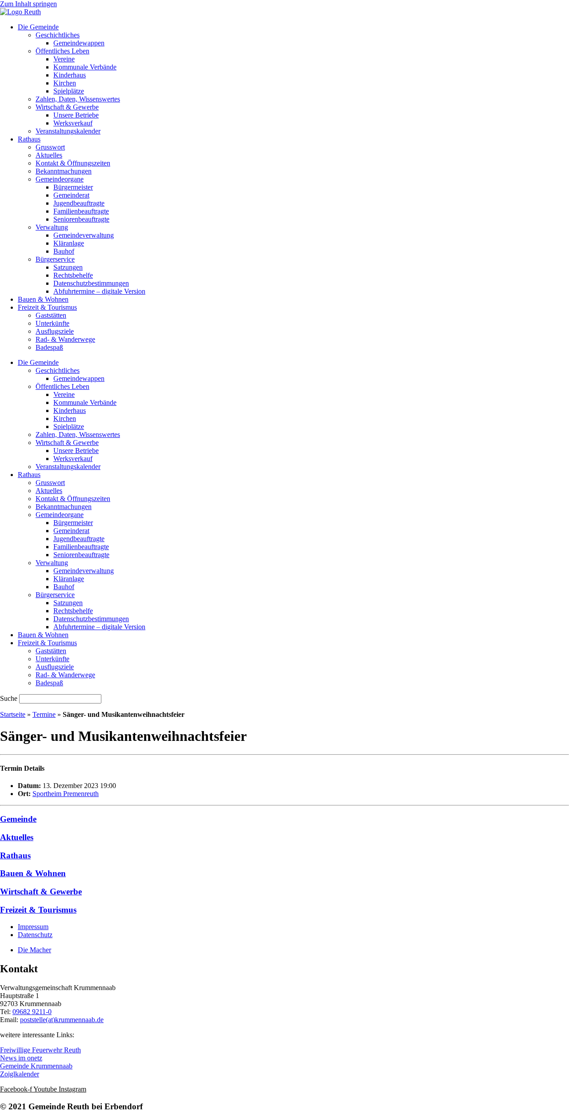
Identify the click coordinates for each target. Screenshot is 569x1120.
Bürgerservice (55, 259)
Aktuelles (49, 155)
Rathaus (29, 139)
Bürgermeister (73, 187)
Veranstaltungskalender (68, 131)
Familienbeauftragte (81, 211)
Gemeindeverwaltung (83, 235)
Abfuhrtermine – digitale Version (99, 291)
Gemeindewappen (78, 43)
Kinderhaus (69, 75)
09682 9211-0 (32, 1011)
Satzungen (68, 267)
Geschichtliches (58, 35)
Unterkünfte (52, 323)
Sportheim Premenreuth (65, 793)
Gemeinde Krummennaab (36, 1066)
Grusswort (50, 147)
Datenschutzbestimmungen (91, 283)
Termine (44, 714)
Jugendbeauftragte (78, 203)
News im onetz (21, 1058)
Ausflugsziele (55, 331)
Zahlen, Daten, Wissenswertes (78, 99)
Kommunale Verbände (84, 67)
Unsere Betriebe (76, 115)
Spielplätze (68, 91)
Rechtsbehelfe (73, 275)
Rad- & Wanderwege (65, 339)
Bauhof (63, 251)
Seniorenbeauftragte (81, 219)
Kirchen (64, 83)
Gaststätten (51, 315)
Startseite (12, 714)
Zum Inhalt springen (28, 4)
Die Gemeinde (38, 27)
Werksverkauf (72, 123)
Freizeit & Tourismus (47, 307)
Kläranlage (68, 243)
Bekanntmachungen (64, 171)
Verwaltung (52, 227)
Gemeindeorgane (60, 179)
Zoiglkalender (19, 1074)
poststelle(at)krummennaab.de (62, 1019)
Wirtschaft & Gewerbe (67, 107)
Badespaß (49, 347)
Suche (8, 698)
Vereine (64, 59)
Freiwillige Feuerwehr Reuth (40, 1050)
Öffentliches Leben (62, 51)
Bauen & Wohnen (43, 299)
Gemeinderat (71, 195)
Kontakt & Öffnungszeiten (73, 163)
